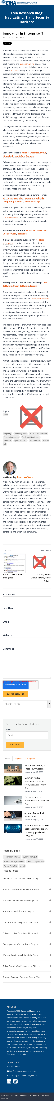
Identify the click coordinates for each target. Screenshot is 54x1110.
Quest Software (21, 286)
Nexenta (19, 201)
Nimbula (7, 156)
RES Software (35, 440)
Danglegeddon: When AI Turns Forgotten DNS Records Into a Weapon (21, 944)
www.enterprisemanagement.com (29, 1051)
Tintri (21, 198)
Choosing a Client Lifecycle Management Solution (41, 577)
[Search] (49, 704)
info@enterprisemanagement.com (22, 1071)
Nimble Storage (32, 201)
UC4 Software (9, 233)
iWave (43, 152)
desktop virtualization (40, 298)
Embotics (34, 152)
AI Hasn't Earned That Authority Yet (18, 911)
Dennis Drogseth (35, 861)
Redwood (22, 233)
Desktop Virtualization (30, 437)
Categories (30, 758)
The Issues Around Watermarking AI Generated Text (21, 900)
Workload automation (38, 433)
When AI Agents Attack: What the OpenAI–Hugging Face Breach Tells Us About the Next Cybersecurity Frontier (21, 955)
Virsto (6, 198)
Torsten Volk (25, 477)
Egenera (30, 156)
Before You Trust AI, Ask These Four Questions (21, 878)
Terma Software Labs (37, 230)
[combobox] (25, 704)
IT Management (21, 433)
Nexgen (14, 198)
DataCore (30, 198)
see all (22, 866)
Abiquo (25, 152)
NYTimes (15, 70)
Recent (8, 758)
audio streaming (27, 64)
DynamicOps (18, 156)
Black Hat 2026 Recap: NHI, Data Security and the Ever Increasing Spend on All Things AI (21, 922)
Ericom (33, 286)
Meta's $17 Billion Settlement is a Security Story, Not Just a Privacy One (21, 889)
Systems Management (14, 861)
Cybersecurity (30, 857)
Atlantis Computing (11, 437)
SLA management (11, 217)
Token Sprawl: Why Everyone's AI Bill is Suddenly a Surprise (21, 966)
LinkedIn (25, 1054)
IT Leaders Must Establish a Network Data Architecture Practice (21, 933)
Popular (18, 758)
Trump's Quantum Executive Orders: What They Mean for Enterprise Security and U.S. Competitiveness (21, 977)
